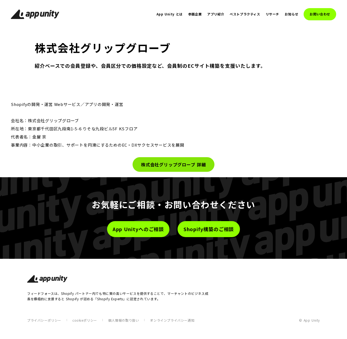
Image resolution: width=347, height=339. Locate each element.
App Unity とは (169, 14)
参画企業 (195, 14)
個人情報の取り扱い (123, 320)
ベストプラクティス (245, 14)
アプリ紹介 (215, 14)
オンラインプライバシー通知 (172, 320)
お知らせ (291, 14)
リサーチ (272, 14)
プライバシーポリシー (44, 320)
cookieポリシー (84, 320)
